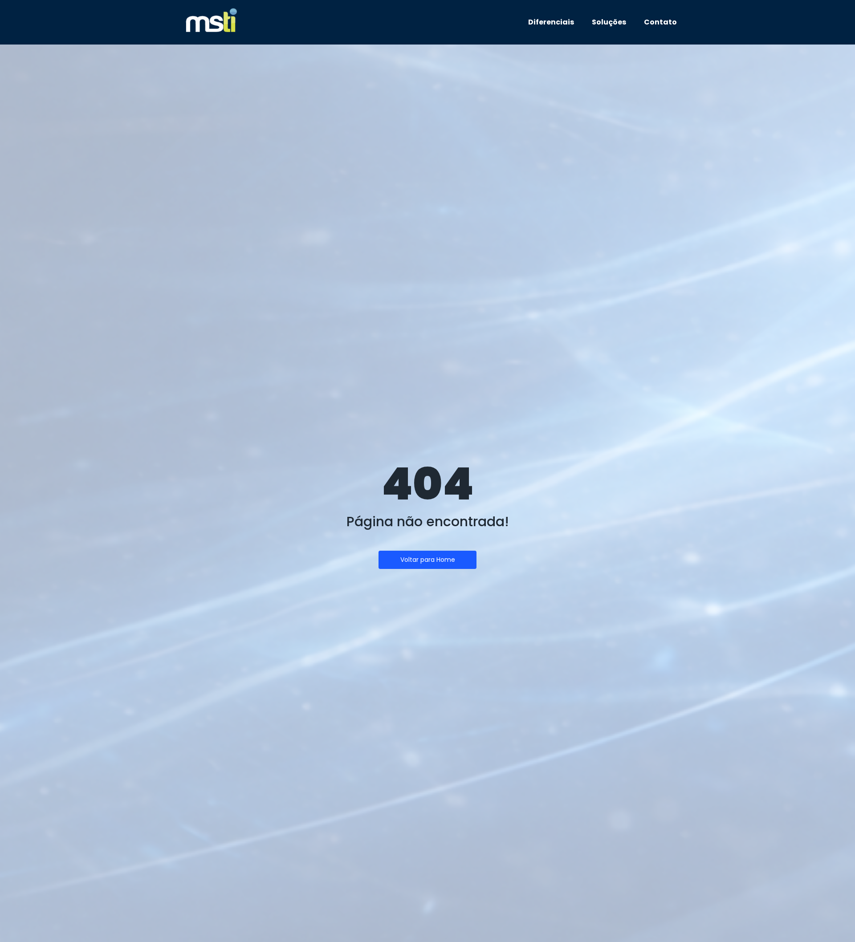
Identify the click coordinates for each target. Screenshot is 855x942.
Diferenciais (551, 22)
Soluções (609, 22)
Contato (660, 22)
